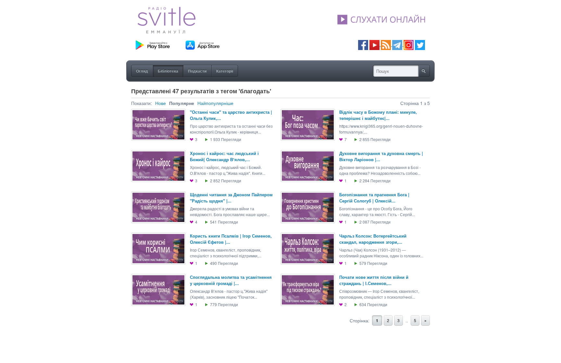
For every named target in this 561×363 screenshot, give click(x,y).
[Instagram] (409, 44)
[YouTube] (375, 44)
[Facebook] (363, 44)
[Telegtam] (397, 44)
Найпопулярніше (215, 103)
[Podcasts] (386, 44)
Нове (160, 103)
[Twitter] (420, 44)
